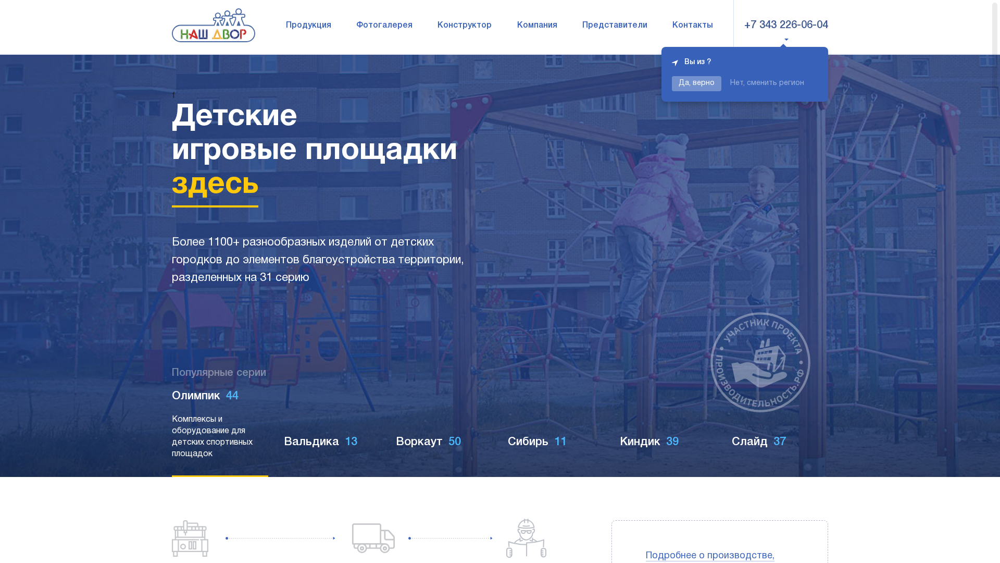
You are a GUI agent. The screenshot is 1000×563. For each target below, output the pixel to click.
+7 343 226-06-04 (786, 25)
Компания (537, 25)
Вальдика (208, 407)
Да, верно (697, 83)
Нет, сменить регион (767, 83)
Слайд (647, 442)
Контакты (692, 25)
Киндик (537, 442)
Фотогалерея (384, 25)
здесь (215, 185)
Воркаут (316, 442)
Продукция (308, 25)
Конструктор (465, 25)
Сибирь (425, 442)
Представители (614, 25)
